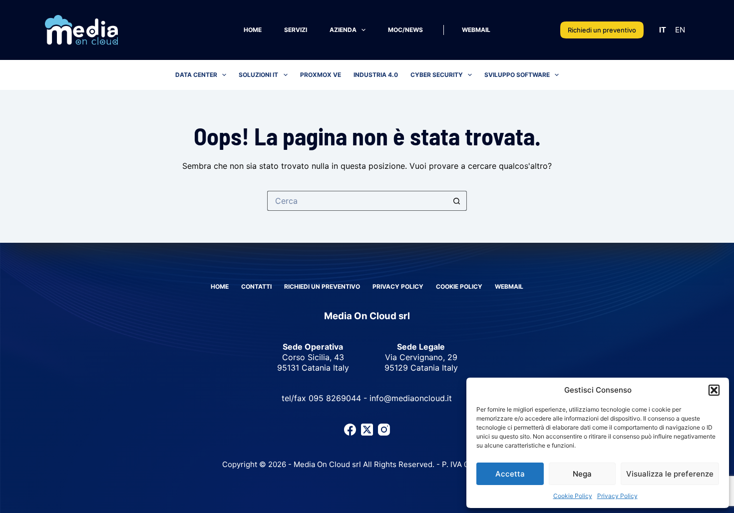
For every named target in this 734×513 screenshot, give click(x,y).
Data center (196, 74)
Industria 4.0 (376, 74)
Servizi (295, 29)
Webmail (476, 29)
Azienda (343, 29)
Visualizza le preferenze (670, 474)
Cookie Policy (572, 496)
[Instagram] (384, 430)
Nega (582, 474)
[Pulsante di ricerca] (457, 201)
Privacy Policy (617, 496)
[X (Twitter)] (367, 430)
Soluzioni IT (258, 74)
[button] (714, 390)
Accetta (510, 474)
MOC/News (405, 29)
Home (253, 29)
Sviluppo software (517, 74)
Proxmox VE (320, 74)
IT (662, 29)
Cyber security (436, 74)
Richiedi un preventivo (602, 30)
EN (680, 29)
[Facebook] (350, 430)
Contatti (256, 286)
